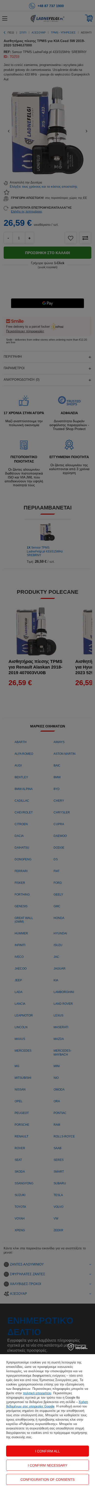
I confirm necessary (47, 1465)
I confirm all (47, 1451)
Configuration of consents (47, 1479)
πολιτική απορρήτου (37, 1393)
